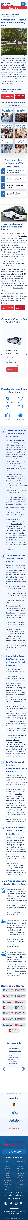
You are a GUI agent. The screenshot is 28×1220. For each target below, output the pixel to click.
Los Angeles (7, 1184)
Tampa (21, 1184)
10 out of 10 (16, 1211)
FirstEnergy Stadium (12, 740)
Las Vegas (7, 1182)
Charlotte (7, 1168)
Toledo (13, 842)
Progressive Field (11, 742)
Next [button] (27, 354)
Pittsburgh (9, 845)
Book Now (14, 8)
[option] (14, 351)
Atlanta (7, 1161)
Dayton (8, 842)
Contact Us (17, 1193)
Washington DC (20, 1187)
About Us (9, 1193)
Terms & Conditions (11, 1195)
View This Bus (12, 369)
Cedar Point (18, 794)
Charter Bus (11, 350)
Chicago (7, 1171)
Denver (7, 1175)
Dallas (7, 1173)
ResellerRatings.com (15, 1051)
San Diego (21, 1175)
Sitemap (20, 1195)
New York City (21, 1164)
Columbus (19, 842)
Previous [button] (1, 354)
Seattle (21, 1180)
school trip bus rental (19, 575)
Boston (7, 1166)
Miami (7, 1187)
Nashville (7, 1189)
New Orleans (21, 1161)
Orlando (20, 1166)
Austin (7, 1164)
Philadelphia (20, 1168)
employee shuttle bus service (15, 849)
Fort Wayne (19, 845)
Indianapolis (7, 1180)
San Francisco (20, 1178)
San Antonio (20, 1173)
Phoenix (20, 1171)
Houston (7, 1178)
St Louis (20, 1182)
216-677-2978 (9, 96)
